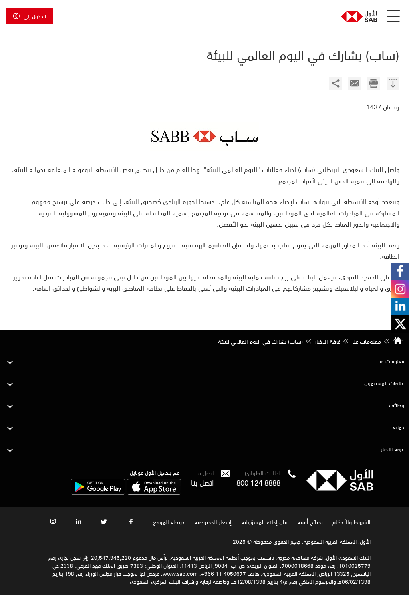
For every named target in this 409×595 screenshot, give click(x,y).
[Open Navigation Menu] (393, 16)
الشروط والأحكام (351, 522)
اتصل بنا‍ (202, 482)
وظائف (396, 405)
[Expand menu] (10, 361)
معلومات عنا (391, 361)
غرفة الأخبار (392, 449)
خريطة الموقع (168, 522)
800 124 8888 (258, 482)
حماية (398, 427)
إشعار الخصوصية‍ (213, 522)
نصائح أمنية (310, 522)
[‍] (393, 84)
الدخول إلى (35, 16)
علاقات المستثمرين (384, 383)
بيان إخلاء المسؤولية (264, 522)
